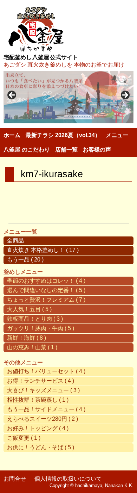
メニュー (117, 135)
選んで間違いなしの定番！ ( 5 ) (46, 290)
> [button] (124, 95)
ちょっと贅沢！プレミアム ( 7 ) (46, 300)
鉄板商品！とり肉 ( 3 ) (35, 319)
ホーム (12, 135)
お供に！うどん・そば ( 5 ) (40, 447)
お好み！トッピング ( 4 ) (37, 428)
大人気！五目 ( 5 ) (29, 309)
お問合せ (15, 479)
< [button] (12, 95)
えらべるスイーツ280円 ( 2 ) (42, 419)
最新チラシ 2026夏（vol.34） (63, 135)
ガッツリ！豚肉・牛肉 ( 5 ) (40, 328)
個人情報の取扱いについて (68, 479)
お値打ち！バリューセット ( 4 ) (46, 371)
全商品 (15, 241)
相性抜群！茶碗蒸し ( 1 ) (37, 400)
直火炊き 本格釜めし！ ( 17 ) (43, 250)
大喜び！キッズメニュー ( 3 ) (43, 390)
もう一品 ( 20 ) (25, 260)
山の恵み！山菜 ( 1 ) (32, 347)
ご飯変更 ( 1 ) (23, 438)
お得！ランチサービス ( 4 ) (40, 381)
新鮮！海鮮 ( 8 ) (26, 338)
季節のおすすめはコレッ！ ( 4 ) (46, 281)
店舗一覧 (66, 150)
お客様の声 (97, 150)
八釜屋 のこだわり (27, 150)
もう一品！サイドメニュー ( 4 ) (46, 409)
